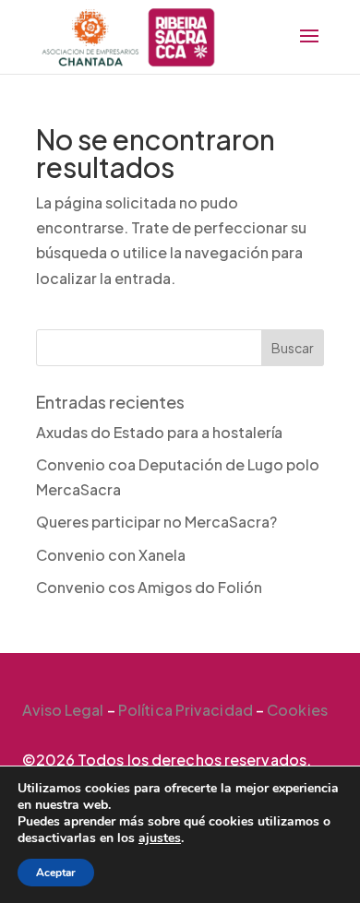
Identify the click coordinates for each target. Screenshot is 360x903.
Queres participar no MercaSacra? (156, 521)
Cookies (297, 709)
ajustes (159, 838)
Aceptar (56, 872)
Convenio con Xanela (111, 554)
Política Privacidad (185, 709)
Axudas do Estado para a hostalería (159, 432)
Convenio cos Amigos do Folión (149, 587)
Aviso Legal (63, 709)
